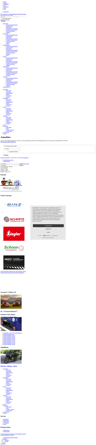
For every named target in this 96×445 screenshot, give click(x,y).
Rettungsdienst (6, 45)
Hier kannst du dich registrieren (8, 141)
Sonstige (5, 76)
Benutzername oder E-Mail (7, 15)
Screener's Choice (10, 130)
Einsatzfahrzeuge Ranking (12, 28)
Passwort (3, 17)
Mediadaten (6, 4)
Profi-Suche (26, 163)
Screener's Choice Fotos (11, 30)
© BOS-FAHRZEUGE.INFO (7, 435)
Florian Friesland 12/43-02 (9, 344)
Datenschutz (6, 440)
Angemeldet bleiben (6, 18)
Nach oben (3, 443)
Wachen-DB (6, 132)
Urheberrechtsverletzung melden (10, 437)
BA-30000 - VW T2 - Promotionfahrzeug (12, 333)
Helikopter (5, 98)
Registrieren (6, 11)
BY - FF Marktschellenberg (8, 311)
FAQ (5, 9)
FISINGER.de (6, 431)
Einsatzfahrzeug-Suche (8, 160)
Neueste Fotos (9, 26)
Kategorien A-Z (6, 87)
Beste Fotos (8, 27)
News (7, 43)
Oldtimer (8, 32)
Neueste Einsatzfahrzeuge (12, 24)
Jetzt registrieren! (24, 157)
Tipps (7, 128)
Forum (4, 133)
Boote (4, 107)
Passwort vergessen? (5, 19)
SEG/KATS (6, 66)
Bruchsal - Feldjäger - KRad (9, 366)
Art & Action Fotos (10, 31)
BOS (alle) (5, 23)
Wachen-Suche (6, 161)
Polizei (4, 56)
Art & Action (9, 131)
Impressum (6, 6)
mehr (48, 232)
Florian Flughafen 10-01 (8, 334)
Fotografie (5, 126)
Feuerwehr (5, 33)
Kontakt (5, 3)
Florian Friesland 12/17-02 (9, 341)
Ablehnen (48, 229)
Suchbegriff (3, 163)
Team (5, 8)
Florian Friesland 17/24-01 (9, 335)
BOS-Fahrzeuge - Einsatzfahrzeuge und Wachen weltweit (13, 14)
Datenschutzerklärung (50, 237)
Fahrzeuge (5, 89)
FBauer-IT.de (6, 430)
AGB (5, 5)
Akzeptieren (48, 225)
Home (4, 1)
